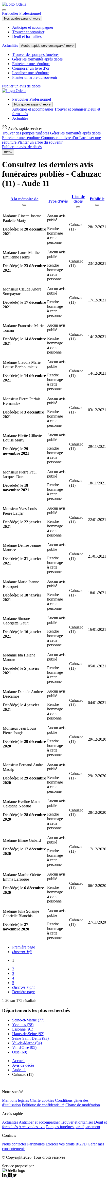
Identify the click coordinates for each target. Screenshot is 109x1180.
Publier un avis (22, 147)
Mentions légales (15, 1100)
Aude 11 (19, 1070)
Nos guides (22, 18)
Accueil (18, 1061)
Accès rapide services (47, 46)
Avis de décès (23, 1065)
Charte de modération (82, 1105)
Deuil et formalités (27, 36)
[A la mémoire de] (24, 205)
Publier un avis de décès (21, 86)
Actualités (10, 45)
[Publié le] (97, 205)
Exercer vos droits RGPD (66, 1144)
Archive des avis (32, 1127)
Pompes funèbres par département (73, 1127)
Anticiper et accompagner (32, 27)
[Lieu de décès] (78, 207)
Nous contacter (14, 1144)
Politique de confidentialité (43, 1105)
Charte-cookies (42, 1100)
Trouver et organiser (28, 32)
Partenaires (36, 1144)
